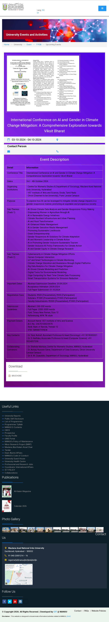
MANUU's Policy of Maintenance (19, 441)
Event (29, 44)
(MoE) (69, 616)
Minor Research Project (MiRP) (18, 444)
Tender (8, 450)
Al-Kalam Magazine (22, 491)
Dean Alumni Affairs (13, 453)
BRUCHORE (17, 376)
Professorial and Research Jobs (19, 464)
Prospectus (10, 433)
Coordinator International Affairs (19, 467)
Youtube (15, 602)
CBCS (7, 430)
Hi (43, 10)
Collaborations (11, 473)
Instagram (20, 602)
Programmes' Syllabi (14, 424)
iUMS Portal (10, 438)
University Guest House (15, 458)
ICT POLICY (10, 470)
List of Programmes (13, 421)
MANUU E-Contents (13, 427)
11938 (38, 44)
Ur (38, 13)
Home (6, 44)
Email (26, 602)
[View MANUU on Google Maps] (19, 574)
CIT (55, 612)
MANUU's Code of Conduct (16, 456)
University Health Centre (15, 461)
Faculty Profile (11, 436)
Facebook (4, 602)
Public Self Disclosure (14, 419)
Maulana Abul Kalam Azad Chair (19, 447)
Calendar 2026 (20, 506)
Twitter (10, 602)
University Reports (13, 416)
